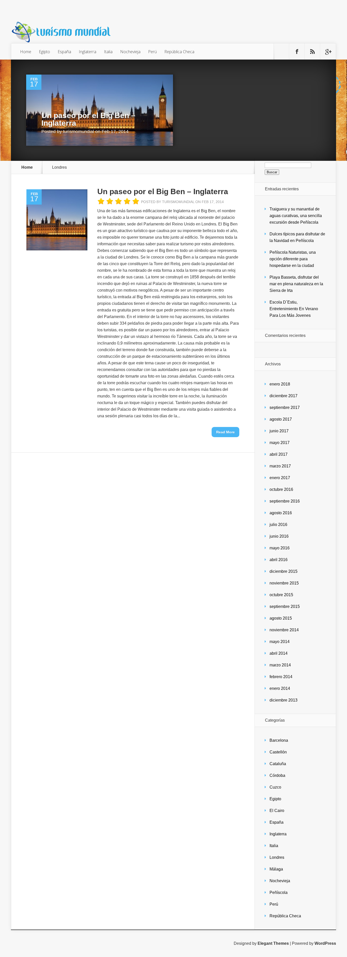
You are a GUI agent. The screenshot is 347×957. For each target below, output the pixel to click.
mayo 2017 (280, 442)
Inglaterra (87, 51)
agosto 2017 (281, 419)
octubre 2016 (281, 489)
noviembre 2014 (284, 630)
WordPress (325, 943)
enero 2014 (280, 688)
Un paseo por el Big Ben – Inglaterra (88, 119)
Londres (277, 857)
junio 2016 (279, 536)
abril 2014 (279, 653)
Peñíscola (279, 892)
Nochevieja (130, 51)
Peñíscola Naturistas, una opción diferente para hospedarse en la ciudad (293, 259)
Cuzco (275, 787)
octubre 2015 (281, 595)
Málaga (276, 869)
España (64, 51)
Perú (152, 51)
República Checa (179, 51)
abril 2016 (279, 560)
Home (25, 51)
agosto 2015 (281, 618)
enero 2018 (280, 384)
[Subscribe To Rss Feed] (312, 52)
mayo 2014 (280, 641)
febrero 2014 (281, 677)
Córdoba (277, 775)
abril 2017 (279, 454)
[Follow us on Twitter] (281, 52)
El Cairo (277, 810)
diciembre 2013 (283, 700)
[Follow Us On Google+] (328, 52)
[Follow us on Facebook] (297, 52)
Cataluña (278, 764)
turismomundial (78, 131)
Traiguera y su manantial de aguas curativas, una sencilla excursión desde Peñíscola (296, 215)
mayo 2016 (280, 548)
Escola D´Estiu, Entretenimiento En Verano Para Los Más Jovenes (294, 309)
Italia (108, 51)
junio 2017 (279, 431)
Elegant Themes (273, 943)
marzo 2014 (280, 665)
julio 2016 (278, 524)
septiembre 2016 (285, 501)
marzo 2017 (280, 466)
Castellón (278, 752)
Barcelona (279, 740)
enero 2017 (280, 478)
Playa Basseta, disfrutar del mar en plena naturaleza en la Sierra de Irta (296, 284)
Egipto (44, 51)
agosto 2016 (281, 513)
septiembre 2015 (285, 606)
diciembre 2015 (283, 571)
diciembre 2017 (283, 396)
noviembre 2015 (284, 583)
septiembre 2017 (285, 407)
